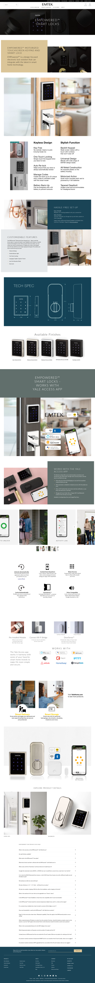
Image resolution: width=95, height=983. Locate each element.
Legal (34, 978)
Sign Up (78, 950)
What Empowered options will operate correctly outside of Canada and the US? (37, 930)
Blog (82, 1)
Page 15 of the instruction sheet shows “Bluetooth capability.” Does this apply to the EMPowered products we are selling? (45, 915)
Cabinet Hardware (7, 963)
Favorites (69, 961)
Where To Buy (87, 1)
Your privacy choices (61, 978)
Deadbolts (51, 836)
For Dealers (64, 1)
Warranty (52, 967)
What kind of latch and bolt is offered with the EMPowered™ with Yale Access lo (37, 862)
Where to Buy (70, 963)
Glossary (52, 965)
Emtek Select (6, 967)
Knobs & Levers (22, 961)
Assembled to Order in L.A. (40, 967)
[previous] (20, 526)
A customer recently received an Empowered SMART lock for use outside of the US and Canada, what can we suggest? (46, 938)
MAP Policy (42, 978)
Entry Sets (7, 836)
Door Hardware (6, 961)
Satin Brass (21, 967)
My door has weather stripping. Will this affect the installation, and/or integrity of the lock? (39, 889)
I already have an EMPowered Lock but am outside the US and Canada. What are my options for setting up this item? (45, 934)
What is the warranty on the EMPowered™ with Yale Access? (33, 850)
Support (77, 1)
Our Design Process (39, 965)
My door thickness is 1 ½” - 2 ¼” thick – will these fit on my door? (33, 885)
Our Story (37, 961)
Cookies (37, 978)
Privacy (31, 978)
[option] (47, 528)
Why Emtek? (38, 963)
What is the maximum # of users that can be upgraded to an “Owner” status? (36, 893)
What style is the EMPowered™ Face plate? (29, 858)
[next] (74, 526)
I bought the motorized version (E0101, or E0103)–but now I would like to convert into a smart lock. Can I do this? (44, 871)
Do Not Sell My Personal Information (51, 978)
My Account (70, 958)
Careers (69, 970)
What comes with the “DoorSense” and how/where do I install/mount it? (35, 866)
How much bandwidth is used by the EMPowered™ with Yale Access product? (36, 910)
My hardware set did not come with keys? (28, 881)
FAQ (52, 963)
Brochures (53, 961)
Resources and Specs (55, 969)
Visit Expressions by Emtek (53, 1)
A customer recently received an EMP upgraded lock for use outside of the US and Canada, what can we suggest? (44, 942)
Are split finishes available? (25, 854)
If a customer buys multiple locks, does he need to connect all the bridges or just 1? (37, 906)
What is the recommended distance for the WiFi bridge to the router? (34, 926)
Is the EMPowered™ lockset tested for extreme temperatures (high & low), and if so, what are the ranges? (42, 902)
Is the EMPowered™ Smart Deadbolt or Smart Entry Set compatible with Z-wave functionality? (40, 897)
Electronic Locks (22, 965)
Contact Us (71, 1)
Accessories (6, 965)
